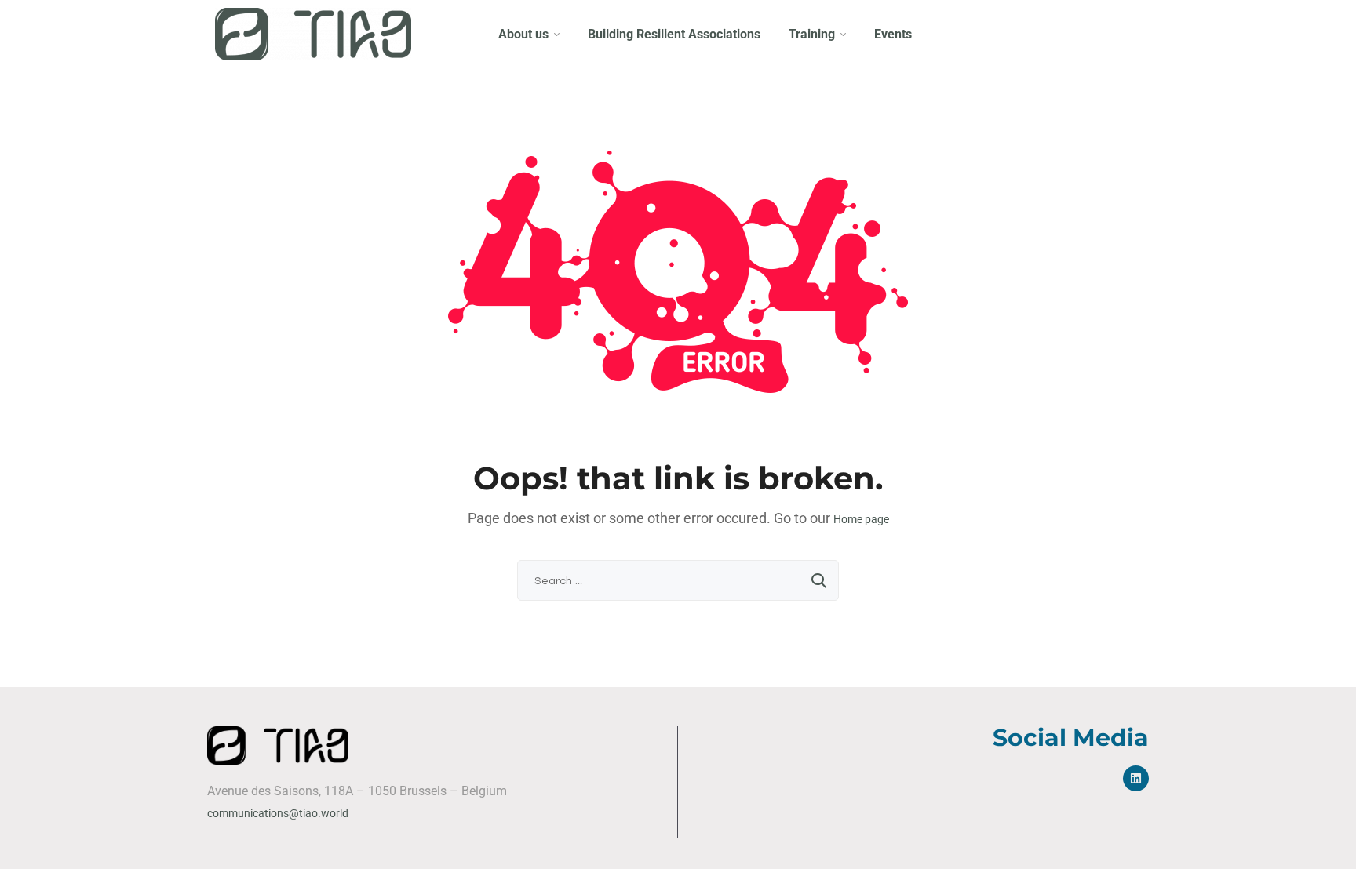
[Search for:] (678, 579)
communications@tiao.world (277, 813)
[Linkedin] (1136, 778)
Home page (861, 519)
